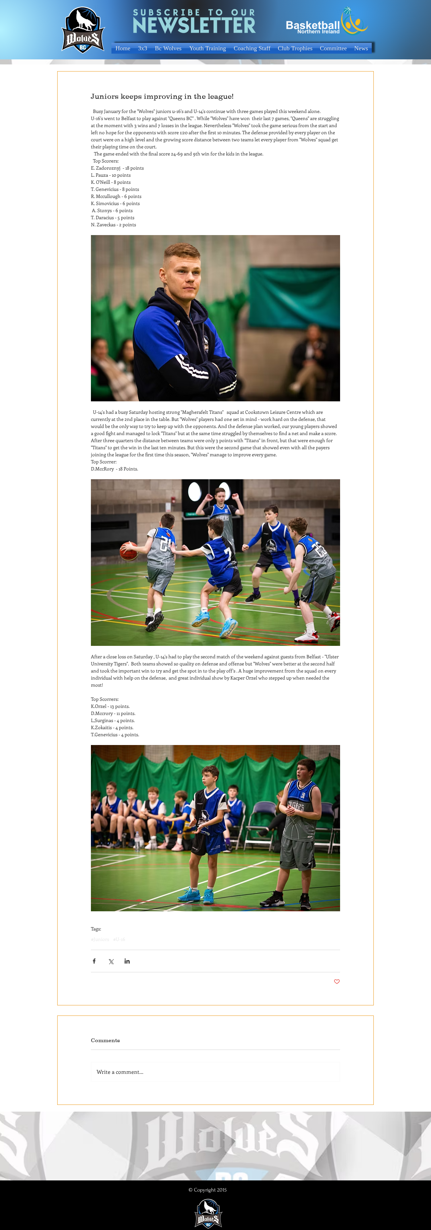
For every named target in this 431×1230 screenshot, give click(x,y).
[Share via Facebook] (94, 961)
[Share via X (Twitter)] (110, 961)
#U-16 (119, 939)
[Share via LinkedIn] (127, 961)
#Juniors (100, 939)
